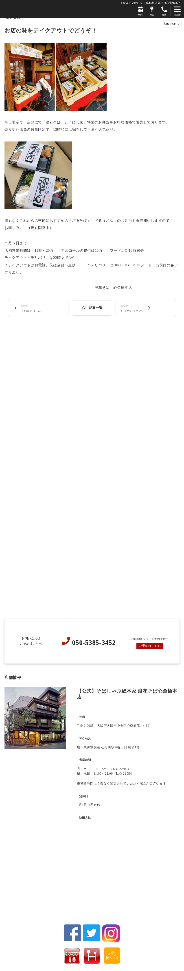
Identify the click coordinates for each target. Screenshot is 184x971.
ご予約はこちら (150, 646)
